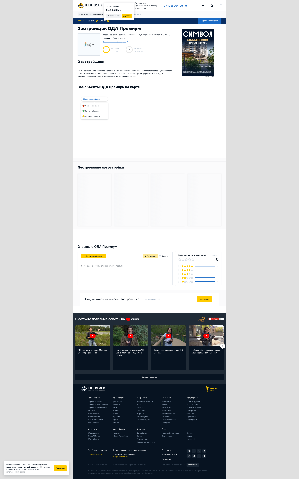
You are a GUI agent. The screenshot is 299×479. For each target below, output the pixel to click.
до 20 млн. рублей (194, 407)
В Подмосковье (93, 414)
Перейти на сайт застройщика (114, 42)
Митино (140, 404)
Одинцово (116, 417)
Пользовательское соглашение (173, 465)
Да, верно (127, 16)
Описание (81, 21)
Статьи (189, 436)
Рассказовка (166, 407)
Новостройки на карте (170, 433)
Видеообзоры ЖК (168, 436)
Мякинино (166, 417)
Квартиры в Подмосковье (97, 407)
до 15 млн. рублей (193, 404)
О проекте (166, 450)
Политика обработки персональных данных (129, 465)
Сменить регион (114, 16)
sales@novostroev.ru (120, 457)
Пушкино (115, 423)
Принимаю (60, 468)
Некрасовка (166, 402)
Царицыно (141, 407)
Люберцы (116, 404)
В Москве (91, 411)
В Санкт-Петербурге (95, 419)
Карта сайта (192, 465)
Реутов (115, 419)
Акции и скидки (143, 439)
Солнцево (141, 411)
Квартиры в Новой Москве (98, 404)
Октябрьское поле (169, 419)
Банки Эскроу (142, 433)
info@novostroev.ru (95, 454)
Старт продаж (192, 419)
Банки (139, 436)
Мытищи (115, 411)
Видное (115, 414)
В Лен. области (93, 423)
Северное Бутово (143, 419)
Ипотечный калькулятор (146, 442)
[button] (222, 346)
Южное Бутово (143, 417)
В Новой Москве (94, 417)
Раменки (165, 404)
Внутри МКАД (192, 417)
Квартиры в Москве (95, 402)
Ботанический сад (169, 414)
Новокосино (166, 411)
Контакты (166, 459)
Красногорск (117, 402)
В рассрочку (191, 411)
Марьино (140, 414)
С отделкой (191, 414)
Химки (114, 407)
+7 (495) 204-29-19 (174, 5)
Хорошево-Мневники (145, 402)
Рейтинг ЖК (191, 439)
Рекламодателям (170, 454)
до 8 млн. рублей (193, 402)
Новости (190, 433)
